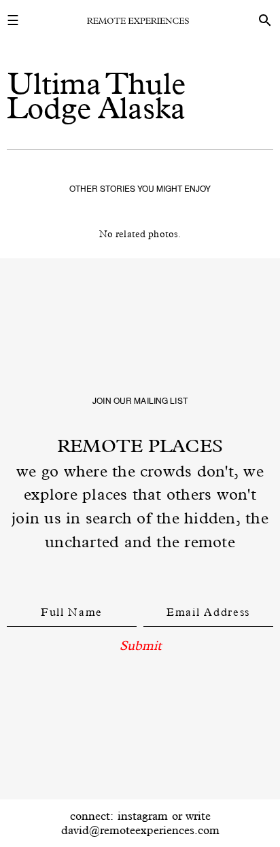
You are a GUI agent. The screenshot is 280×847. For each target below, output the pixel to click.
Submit (140, 645)
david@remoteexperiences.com (140, 830)
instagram (143, 816)
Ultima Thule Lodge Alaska (96, 95)
